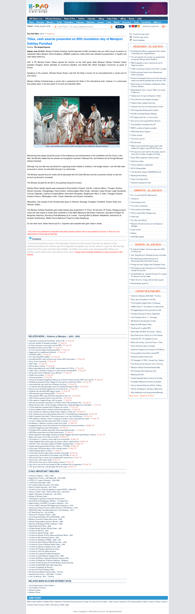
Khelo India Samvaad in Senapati (143, 346)
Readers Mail (48, 601)
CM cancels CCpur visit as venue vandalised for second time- (55, 457)
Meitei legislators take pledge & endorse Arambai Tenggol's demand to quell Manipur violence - (67, 434)
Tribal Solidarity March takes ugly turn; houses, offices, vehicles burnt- (58, 441)
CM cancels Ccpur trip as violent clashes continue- (51, 462)
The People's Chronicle (37, 588)
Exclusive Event (96, 601)
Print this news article (140, 37)
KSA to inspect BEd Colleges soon (143, 213)
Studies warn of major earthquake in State (146, 96)
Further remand (136, 135)
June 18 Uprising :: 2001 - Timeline (41, 576)
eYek (139, 18)
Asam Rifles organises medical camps (145, 157)
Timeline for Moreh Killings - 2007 (41, 533)
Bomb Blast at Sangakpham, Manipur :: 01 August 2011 (49, 501)
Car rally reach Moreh (139, 220)
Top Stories (55, 605)
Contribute (146, 22)
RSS (47, 605)
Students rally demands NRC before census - (49, 391)
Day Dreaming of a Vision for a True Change (146, 335)
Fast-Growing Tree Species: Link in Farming (147, 364)
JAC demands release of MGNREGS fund (146, 172)
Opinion (164, 601)
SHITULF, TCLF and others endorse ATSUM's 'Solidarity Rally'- (56, 444)
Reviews (40, 22)
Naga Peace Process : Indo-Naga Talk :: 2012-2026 (47, 478)
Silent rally (135, 216)
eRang (101, 18)
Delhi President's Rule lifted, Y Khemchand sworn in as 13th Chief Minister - (60, 416)
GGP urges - (38, 363)
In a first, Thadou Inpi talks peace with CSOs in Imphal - (53, 421)
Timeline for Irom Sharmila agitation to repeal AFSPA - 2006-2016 (52, 489)
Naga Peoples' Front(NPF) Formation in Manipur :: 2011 (49, 503)
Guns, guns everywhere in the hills (143, 299)
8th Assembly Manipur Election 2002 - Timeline (46, 572)
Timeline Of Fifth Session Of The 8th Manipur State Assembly (51, 562)
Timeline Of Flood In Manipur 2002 (41, 569)
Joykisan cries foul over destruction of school (147, 106)
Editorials (58, 601)
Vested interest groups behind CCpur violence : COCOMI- (54, 446)
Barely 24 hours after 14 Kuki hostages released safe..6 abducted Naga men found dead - (64, 405)
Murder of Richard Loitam (38, 496)
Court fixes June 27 (138, 139)
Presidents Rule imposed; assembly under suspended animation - (57, 430)
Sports (30, 605)
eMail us (157, 22)
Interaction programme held (141, 182)
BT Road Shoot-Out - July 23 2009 (41, 512)
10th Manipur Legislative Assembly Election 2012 (46, 498)
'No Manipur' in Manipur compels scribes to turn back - (53, 423)
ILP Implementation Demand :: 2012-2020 (44, 485)
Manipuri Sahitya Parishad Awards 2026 (145, 367)
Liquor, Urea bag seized (139, 179)
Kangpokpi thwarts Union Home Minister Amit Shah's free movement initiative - (61, 425)
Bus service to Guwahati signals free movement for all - (53, 389)
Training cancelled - (40, 377)
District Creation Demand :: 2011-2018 (42, 487)
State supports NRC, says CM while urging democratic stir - (54, 395)
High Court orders (137, 161)
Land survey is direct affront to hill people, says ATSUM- (53, 455)
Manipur (50, 22)
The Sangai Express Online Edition (41, 585)
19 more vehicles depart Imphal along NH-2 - (49, 350)
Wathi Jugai (64, 605)
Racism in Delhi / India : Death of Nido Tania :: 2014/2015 (49, 492)
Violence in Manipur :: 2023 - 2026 (41, 475)
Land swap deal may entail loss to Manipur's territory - (52, 384)
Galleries (90, 22)
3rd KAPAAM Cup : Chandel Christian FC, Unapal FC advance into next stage (148, 275)
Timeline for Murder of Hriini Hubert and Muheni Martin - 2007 (51, 535)
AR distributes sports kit (139, 283)
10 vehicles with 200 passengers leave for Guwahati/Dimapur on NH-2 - (59, 386)
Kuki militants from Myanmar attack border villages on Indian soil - (57, 412)
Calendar (91, 18)
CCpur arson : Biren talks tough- (44, 460)
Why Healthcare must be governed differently (147, 392)
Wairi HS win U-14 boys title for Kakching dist (147, 280)
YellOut (81, 18)
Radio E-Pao (69, 18)
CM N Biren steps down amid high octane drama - (51, 432)
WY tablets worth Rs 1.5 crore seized (144, 117)
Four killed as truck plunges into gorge (144, 99)
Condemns (135, 198)
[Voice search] (111, 26)
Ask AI (120, 27)
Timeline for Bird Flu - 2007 (39, 530)
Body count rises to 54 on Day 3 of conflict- (48, 437)
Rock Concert (39, 605)
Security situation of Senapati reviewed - (48, 343)
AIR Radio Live (35, 18)
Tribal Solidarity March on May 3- (45, 450)
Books (131, 18)
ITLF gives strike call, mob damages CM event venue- (52, 466)
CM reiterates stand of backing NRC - (46, 393)
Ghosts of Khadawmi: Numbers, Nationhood (146, 389)
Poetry (158, 601)
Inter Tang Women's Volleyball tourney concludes (148, 255)
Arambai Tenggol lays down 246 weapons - (48, 428)
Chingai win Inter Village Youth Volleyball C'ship (148, 264)
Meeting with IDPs (137, 374)
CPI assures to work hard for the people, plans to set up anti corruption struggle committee (148, 153)
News (31, 22)
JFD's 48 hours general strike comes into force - (50, 398)
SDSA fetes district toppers (140, 131)
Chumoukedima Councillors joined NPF (145, 353)
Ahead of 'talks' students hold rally (143, 103)
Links (108, 22)
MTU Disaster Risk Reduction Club (143, 371)
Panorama (126, 22)
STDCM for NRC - (40, 354)
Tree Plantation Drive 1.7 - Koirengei (144, 317)
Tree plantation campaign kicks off (143, 124)
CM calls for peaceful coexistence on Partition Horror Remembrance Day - (60, 402)
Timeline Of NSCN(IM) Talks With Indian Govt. (46, 565)
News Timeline (148, 601)
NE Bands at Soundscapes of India (143, 321)
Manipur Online (34, 592)
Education (69, 22)
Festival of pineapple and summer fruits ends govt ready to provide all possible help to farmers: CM (148, 79)
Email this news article (141, 34)
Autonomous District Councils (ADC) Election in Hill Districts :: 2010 (53, 508)
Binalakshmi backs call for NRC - (45, 347)
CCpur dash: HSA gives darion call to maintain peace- (52, 448)
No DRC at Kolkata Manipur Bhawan (144, 113)
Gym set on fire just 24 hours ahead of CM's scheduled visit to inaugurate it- (60, 464)
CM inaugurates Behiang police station (144, 110)
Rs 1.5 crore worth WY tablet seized (144, 195)
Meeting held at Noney (139, 175)
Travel (59, 22)
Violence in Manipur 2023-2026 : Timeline (146, 296)
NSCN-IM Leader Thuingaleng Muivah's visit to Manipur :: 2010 (51, 510)
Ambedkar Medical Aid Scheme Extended (146, 381)
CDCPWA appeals (137, 237)
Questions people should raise (142, 356)
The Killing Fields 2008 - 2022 (39, 482)
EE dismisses (136, 142)
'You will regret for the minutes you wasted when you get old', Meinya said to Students (148, 58)
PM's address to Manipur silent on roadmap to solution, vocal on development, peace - (64, 418)
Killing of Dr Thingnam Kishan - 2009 (42, 514)
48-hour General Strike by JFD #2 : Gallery (146, 385)
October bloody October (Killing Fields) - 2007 (45, 528)
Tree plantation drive (138, 202)
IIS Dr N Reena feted (138, 168)
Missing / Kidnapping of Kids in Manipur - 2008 (45, 524)
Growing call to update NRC (141, 328)
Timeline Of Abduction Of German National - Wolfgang (48, 560)
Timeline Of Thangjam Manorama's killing (44, 549)
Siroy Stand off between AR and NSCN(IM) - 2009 (47, 517)
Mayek (116, 22)
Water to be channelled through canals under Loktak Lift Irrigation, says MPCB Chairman (147, 147)
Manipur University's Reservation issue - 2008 (45, 519)
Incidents (122, 601)
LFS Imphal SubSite (134, 601)
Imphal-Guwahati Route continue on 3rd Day (146, 378)
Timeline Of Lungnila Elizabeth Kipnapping (44, 553)
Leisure (100, 22)
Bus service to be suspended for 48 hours (145, 121)
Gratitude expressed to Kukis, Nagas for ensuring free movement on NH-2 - (60, 382)
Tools (136, 22)
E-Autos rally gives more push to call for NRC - (50, 345)
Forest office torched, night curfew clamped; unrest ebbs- (53, 453)
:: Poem (147, 342)
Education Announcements (72, 601)
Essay (86, 601)
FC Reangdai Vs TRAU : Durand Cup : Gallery (147, 360)
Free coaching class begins (141, 209)
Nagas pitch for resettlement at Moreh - (47, 352)
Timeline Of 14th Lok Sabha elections (42, 551)
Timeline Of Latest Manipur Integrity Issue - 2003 (46, 556)
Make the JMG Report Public (141, 324)
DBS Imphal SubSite (34, 601)
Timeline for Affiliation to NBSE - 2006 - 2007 (45, 540)
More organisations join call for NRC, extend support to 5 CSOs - (56, 368)
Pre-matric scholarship (139, 206)
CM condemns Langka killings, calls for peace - (50, 400)
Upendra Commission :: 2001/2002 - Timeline (45, 574)
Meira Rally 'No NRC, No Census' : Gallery (146, 331)
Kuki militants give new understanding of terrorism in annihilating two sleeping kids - (63, 414)
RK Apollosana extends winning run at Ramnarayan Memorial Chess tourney (144, 259)
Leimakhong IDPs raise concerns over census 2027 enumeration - (57, 359)
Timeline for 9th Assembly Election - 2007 (44, 537)
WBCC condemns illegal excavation (144, 128)
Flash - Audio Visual (110, 601)
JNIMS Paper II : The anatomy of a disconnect (147, 306)
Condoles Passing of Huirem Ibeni (145, 314)
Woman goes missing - (41, 366)
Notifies (133, 233)
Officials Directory (53, 18)
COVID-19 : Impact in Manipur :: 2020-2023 (44, 480)
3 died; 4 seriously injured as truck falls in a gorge (148, 69)
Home (42, 33)
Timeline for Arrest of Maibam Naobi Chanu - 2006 (47, 544)
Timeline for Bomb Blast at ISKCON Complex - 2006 (48, 542)
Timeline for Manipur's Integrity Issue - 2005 (44, 546)
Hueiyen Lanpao (35, 590)
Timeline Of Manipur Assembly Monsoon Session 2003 (49, 558)
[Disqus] (76, 294)
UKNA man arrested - (41, 375)
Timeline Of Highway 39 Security (41, 567)
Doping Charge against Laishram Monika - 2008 (46, 521)
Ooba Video (112, 18)
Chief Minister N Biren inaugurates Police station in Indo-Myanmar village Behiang (148, 52)
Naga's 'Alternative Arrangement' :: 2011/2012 (45, 494)
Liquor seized (136, 229)
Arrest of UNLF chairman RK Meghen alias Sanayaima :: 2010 (51, 505)
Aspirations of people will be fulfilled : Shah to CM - (51, 341)
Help (75, 611)
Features (80, 22)
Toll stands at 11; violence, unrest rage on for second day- (54, 439)
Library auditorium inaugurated (142, 165)
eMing (123, 18)
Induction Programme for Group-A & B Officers (148, 349)
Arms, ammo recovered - (42, 361)
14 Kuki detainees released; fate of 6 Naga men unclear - (53, 407)
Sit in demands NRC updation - (44, 357)
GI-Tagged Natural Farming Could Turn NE (146, 310)
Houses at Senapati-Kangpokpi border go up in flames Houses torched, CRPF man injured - (66, 379)
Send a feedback (139, 40)
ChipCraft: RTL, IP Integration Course (144, 339)
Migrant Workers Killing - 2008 (40, 526)
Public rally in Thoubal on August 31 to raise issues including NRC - (57, 370)
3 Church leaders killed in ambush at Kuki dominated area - (54, 409)
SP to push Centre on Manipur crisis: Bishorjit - (50, 373)
